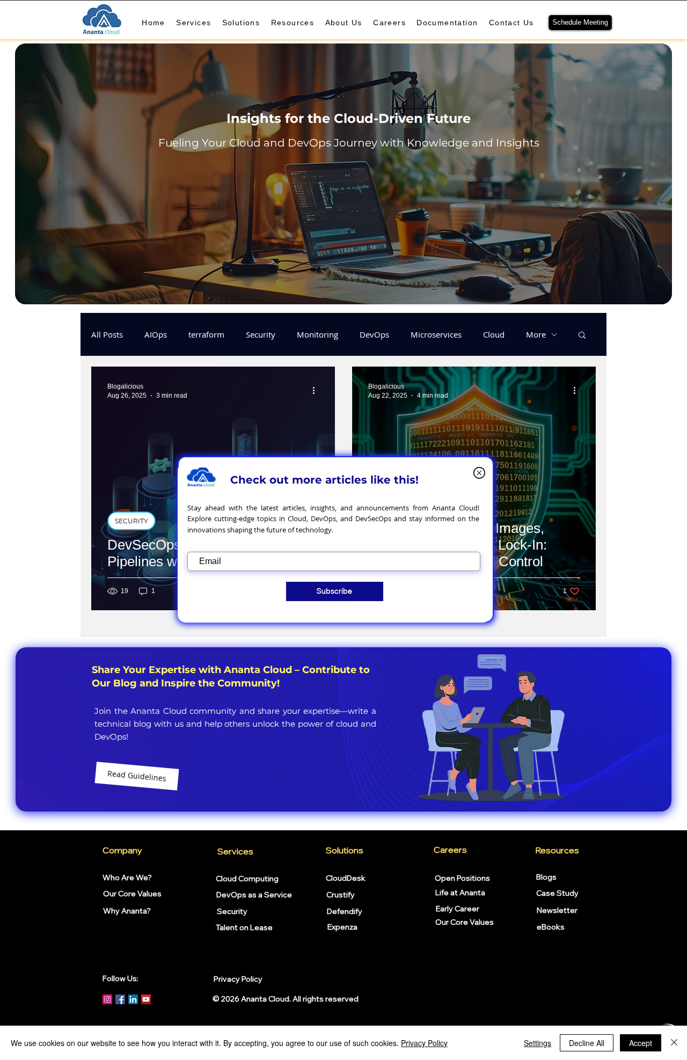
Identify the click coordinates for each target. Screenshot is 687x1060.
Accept (640, 1042)
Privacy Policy (424, 1042)
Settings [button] (537, 1042)
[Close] (674, 1042)
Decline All (586, 1042)
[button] (479, 473)
